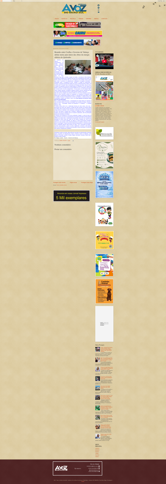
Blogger (83, 481)
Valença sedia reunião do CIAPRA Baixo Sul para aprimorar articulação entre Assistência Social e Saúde (106, 426)
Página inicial (73, 182)
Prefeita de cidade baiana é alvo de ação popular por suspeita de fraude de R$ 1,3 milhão (107, 368)
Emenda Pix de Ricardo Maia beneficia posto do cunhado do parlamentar (106, 377)
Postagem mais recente (59, 182)
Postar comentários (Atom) (62, 185)
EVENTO (97, 451)
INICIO (57, 19)
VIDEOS (97, 456)
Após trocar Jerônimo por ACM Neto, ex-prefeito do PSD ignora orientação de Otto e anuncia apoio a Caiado (107, 359)
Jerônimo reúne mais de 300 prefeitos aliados (106, 435)
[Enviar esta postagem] (73, 140)
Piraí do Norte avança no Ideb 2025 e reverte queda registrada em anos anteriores (107, 416)
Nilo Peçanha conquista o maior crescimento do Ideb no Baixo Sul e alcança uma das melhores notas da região (107, 397)
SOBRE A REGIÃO (100, 105)
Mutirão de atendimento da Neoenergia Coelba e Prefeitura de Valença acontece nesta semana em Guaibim (106, 408)
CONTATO (104, 19)
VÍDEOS (81, 19)
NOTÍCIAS (64, 19)
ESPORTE (88, 19)
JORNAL (96, 19)
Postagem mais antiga (87, 182)
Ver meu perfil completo (99, 122)
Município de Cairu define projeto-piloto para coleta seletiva (105, 387)
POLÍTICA (73, 19)
